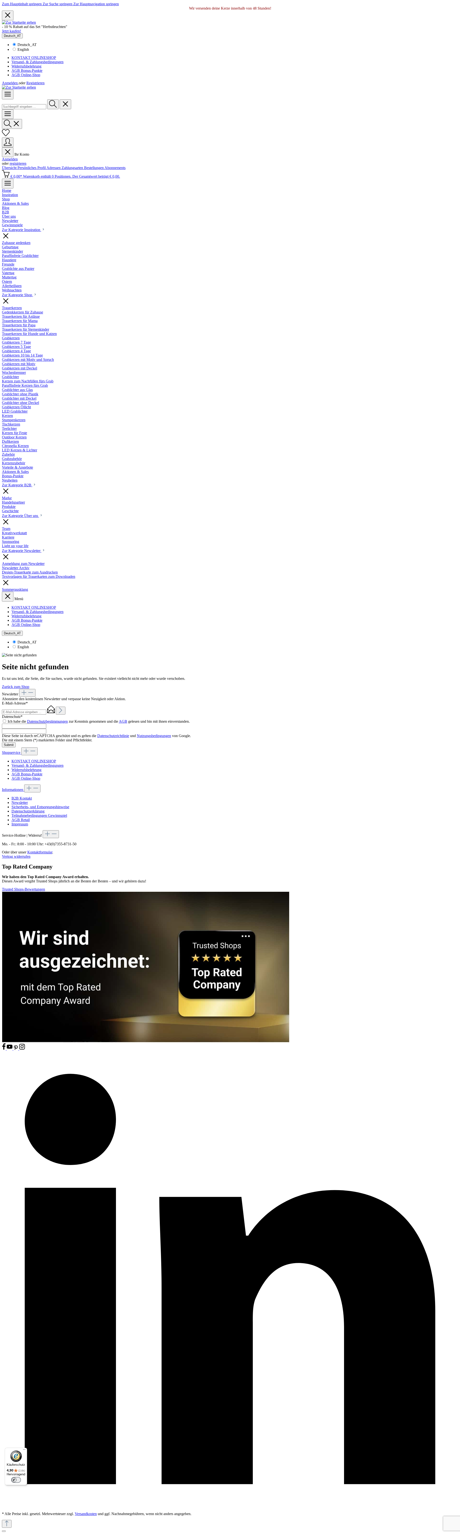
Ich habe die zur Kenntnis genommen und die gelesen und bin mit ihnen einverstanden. (99, 721)
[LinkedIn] (230, 1506)
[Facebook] (4, 1049)
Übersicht (9, 168)
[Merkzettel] (6, 135)
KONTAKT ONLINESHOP (34, 58)
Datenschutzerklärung (28, 811)
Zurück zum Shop (15, 687)
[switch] (16, 1480)
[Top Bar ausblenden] (7, 15)
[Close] (4, 1531)
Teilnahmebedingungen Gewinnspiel (39, 815)
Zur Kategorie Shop (17, 295)
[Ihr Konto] (7, 142)
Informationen (13, 790)
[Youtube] (10, 1049)
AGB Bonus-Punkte (27, 70)
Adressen (54, 168)
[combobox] (24, 106)
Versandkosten (86, 1514)
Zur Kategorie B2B (17, 485)
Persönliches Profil (31, 168)
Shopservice (11, 752)
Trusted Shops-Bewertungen (23, 889)
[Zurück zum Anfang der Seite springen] (7, 1524)
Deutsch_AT (27, 45)
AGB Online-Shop (26, 75)
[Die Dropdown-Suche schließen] (65, 104)
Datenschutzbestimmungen (47, 721)
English (23, 49)
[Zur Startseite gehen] (19, 22)
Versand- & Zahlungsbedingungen (37, 62)
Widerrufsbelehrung (26, 66)
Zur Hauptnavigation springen (96, 4)
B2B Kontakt (22, 798)
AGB (123, 721)
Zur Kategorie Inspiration (21, 230)
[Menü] (7, 94)
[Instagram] (22, 1049)
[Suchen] (53, 104)
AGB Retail (21, 820)
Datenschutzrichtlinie (113, 736)
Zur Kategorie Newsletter (21, 551)
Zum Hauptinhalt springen (22, 4)
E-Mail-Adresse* (15, 703)
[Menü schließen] (7, 152)
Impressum (20, 824)
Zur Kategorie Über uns (20, 516)
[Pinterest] (16, 1049)
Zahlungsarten (73, 168)
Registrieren (35, 83)
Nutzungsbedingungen (154, 736)
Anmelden (10, 83)
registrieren (18, 163)
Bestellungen (94, 168)
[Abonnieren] (60, 711)
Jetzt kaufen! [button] (11, 31)
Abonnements (115, 168)
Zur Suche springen (58, 4)
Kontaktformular (39, 852)
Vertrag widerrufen (16, 856)
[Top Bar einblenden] (7, 183)
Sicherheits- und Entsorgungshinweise (40, 807)
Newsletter (20, 803)
